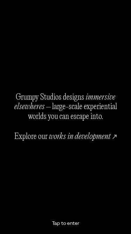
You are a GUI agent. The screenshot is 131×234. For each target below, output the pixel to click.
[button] (65, 117)
